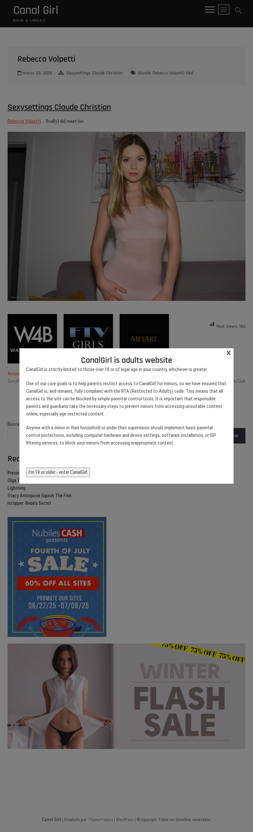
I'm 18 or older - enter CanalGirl (58, 472)
